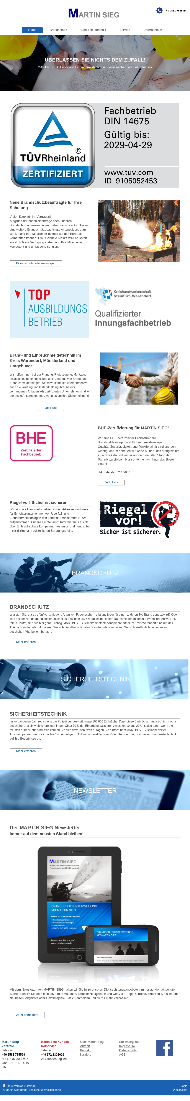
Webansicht (180, 1089)
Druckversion (15, 1085)
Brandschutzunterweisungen (35, 263)
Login (184, 1085)
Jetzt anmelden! (27, 1015)
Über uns (51, 408)
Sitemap (30, 1085)
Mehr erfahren (26, 642)
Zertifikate (111, 482)
